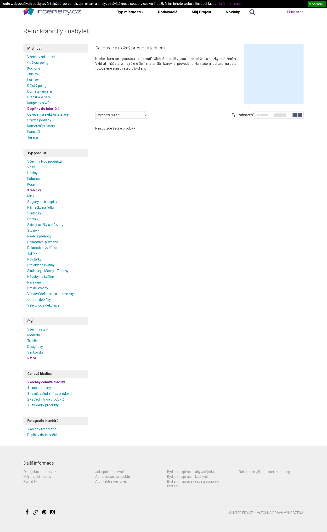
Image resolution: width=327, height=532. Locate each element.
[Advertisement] (274, 74)
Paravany (34, 282)
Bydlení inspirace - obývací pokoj (191, 472)
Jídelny (32, 74)
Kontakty (30, 481)
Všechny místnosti (41, 57)
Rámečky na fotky (41, 207)
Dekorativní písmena (42, 242)
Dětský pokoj (36, 86)
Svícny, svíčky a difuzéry (45, 225)
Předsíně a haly (38, 97)
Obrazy (32, 219)
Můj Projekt (201, 12)
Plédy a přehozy (39, 236)
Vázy (31, 167)
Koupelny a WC (38, 103)
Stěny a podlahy (39, 120)
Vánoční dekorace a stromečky (50, 294)
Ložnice (33, 80)
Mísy (30, 196)
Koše (31, 184)
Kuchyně (33, 68)
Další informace (230, 4)
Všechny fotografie (41, 429)
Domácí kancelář (39, 91)
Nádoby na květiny (41, 276)
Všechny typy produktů (44, 161)
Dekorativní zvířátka (42, 248)
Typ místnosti (129, 12)
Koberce (33, 179)
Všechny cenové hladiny (46, 382)
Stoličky (33, 230)
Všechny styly (37, 329)
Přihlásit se (295, 12)
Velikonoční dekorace (43, 305)
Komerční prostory (41, 126)
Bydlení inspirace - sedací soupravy (193, 481)
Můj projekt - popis (37, 477)
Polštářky (34, 259)
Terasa (32, 137)
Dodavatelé (167, 12)
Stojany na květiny (41, 265)
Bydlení (172, 486)
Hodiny (32, 173)
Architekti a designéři (111, 481)
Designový (35, 347)
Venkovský (35, 352)
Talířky (32, 253)
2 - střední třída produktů (45, 399)
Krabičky (34, 190)
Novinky (233, 12)
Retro (31, 358)
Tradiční (33, 341)
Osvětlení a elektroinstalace (48, 114)
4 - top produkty (39, 388)
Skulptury (34, 213)
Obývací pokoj (37, 63)
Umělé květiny (37, 288)
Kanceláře (34, 132)
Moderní (33, 335)
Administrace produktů (112, 477)
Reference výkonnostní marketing (264, 472)
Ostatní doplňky (39, 299)
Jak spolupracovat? (110, 472)
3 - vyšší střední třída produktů (50, 394)
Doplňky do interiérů (43, 109)
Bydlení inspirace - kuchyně (187, 477)
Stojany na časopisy (42, 202)
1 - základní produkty (43, 405)
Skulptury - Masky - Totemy (47, 271)
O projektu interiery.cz (39, 472)
